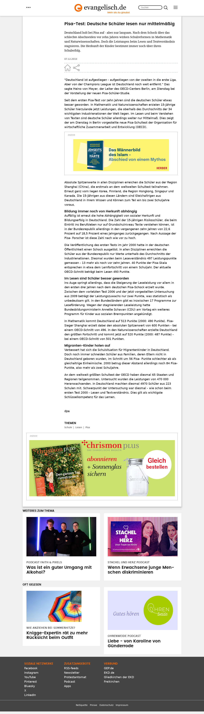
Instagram (31, 672)
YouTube (30, 677)
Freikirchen (111, 681)
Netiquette (82, 705)
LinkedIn (30, 695)
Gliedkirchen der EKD (119, 677)
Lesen (78, 427)
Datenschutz (106, 705)
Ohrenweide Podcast (124, 635)
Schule (68, 427)
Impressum (122, 705)
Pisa (87, 427)
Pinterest (30, 681)
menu (28, 7)
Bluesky (29, 686)
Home (67, 68)
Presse (93, 705)
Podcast (69, 681)
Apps (67, 686)
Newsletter (71, 672)
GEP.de (109, 668)
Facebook (30, 668)
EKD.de (109, 672)
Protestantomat (75, 677)
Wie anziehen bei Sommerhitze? (50, 627)
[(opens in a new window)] (121, 155)
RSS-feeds (71, 668)
